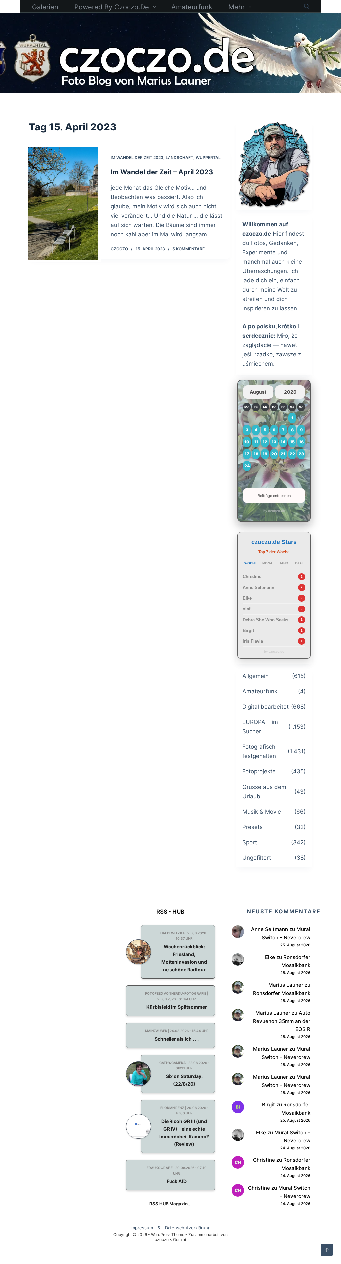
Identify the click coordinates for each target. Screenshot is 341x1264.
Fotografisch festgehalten (259, 751)
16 (301, 441)
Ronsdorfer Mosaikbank (281, 993)
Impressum (141, 1227)
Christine (252, 576)
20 (274, 453)
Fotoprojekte (259, 771)
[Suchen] (306, 6)
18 (256, 453)
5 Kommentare (188, 248)
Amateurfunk (191, 7)
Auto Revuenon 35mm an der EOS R (281, 1021)
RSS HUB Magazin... (170, 1203)
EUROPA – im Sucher (260, 727)
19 (265, 453)
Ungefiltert (256, 857)
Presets (252, 827)
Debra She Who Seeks (265, 619)
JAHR (283, 563)
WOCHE (250, 563)
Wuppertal (208, 157)
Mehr (236, 7)
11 (256, 441)
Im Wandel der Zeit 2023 (137, 157)
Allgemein (255, 676)
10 (246, 441)
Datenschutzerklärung (188, 1227)
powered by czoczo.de (111, 7)
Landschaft (179, 157)
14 (283, 441)
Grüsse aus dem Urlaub (264, 792)
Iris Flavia (253, 641)
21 (283, 453)
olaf (246, 608)
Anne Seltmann (258, 587)
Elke (247, 598)
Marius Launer (285, 985)
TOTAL (298, 563)
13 (274, 441)
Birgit (248, 630)
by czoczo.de (274, 511)
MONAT (268, 563)
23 (301, 453)
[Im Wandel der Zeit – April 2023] (63, 203)
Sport (249, 842)
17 (247, 453)
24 (247, 465)
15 (292, 441)
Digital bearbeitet (265, 706)
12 (265, 441)
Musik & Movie (261, 811)
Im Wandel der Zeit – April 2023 (162, 172)
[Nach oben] (327, 1250)
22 (292, 453)
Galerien (45, 7)
